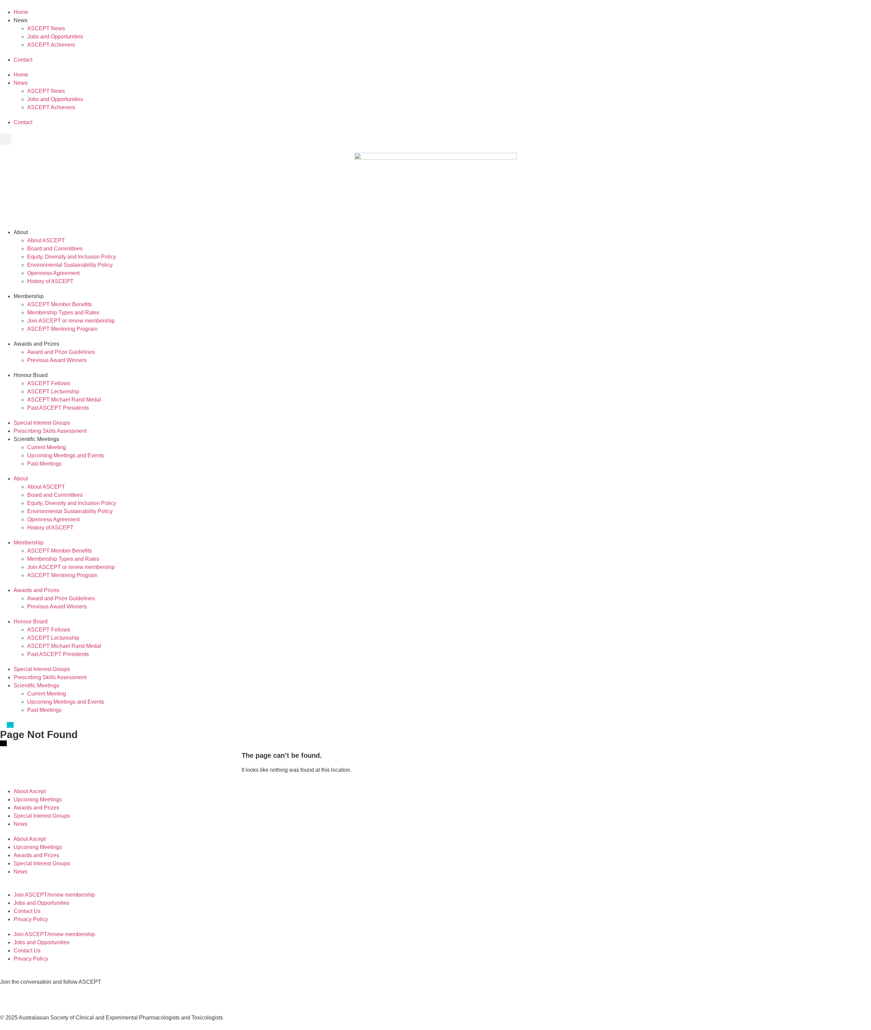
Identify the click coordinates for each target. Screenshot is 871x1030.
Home (21, 12)
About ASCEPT (46, 240)
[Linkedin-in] (26, 994)
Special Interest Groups (42, 423)
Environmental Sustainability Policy (70, 265)
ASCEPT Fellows (48, 383)
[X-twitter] (8, 994)
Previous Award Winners (57, 360)
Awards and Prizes (36, 808)
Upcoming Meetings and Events (65, 455)
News (21, 824)
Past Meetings (44, 464)
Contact (23, 60)
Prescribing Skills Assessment (50, 431)
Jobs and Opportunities (55, 36)
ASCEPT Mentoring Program (62, 329)
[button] (5, 139)
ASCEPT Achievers (51, 45)
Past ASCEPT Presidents (58, 408)
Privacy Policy (31, 919)
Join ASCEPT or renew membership (71, 321)
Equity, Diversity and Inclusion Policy (71, 257)
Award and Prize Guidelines (61, 352)
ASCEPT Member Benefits (59, 304)
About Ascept (30, 791)
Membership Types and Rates (63, 312)
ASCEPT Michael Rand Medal (64, 400)
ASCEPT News (46, 28)
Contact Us (27, 911)
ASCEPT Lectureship (53, 391)
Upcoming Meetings (38, 799)
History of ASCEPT (50, 281)
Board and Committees (55, 248)
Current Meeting (46, 447)
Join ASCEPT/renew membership (54, 895)
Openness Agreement (53, 273)
